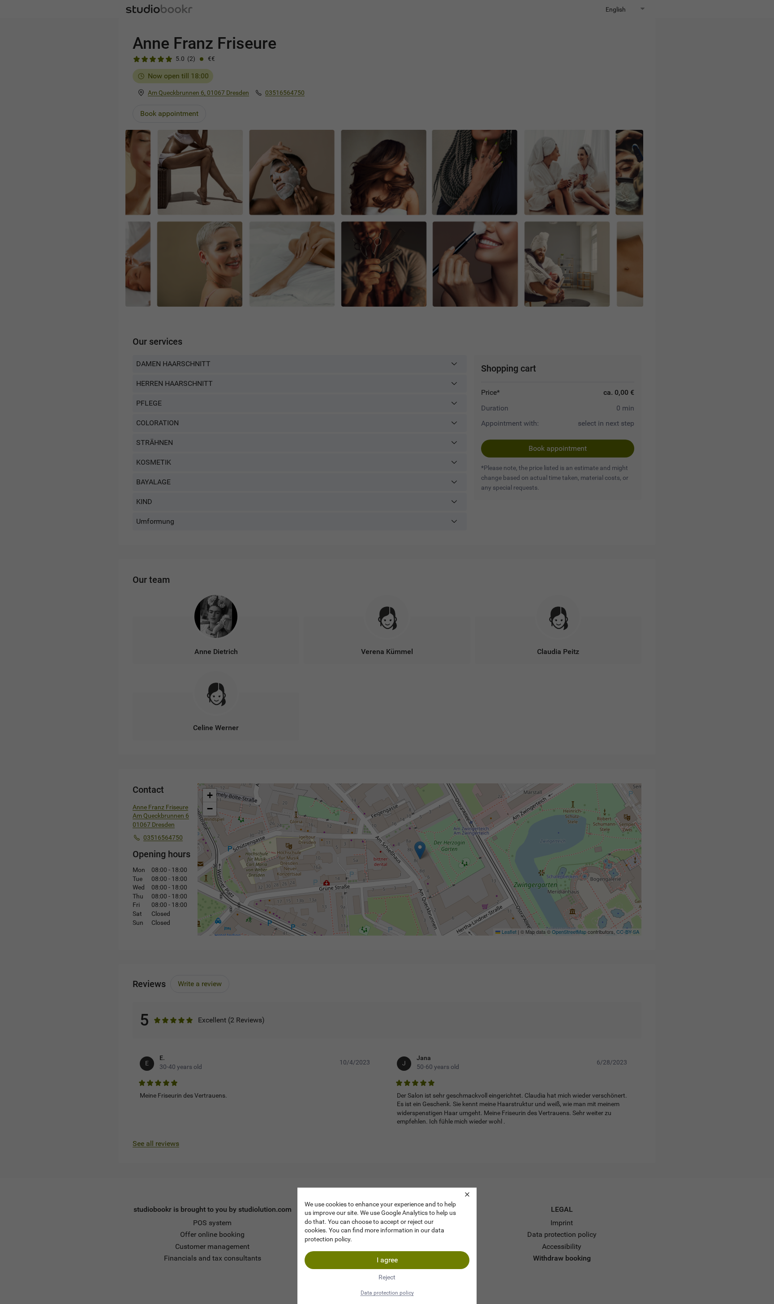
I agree (387, 1260)
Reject (387, 1277)
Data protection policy (387, 1293)
